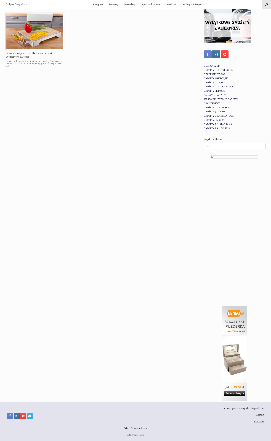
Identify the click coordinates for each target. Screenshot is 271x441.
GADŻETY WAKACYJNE (216, 78)
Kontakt (260, 414)
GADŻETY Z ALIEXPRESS (217, 128)
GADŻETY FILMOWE (214, 91)
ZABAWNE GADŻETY (215, 95)
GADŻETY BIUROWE (214, 120)
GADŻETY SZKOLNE (214, 111)
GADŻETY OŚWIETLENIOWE (219, 116)
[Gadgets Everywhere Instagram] (216, 54)
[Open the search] (266, 4)
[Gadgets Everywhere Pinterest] (224, 54)
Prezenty (113, 4)
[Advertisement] (235, 278)
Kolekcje (171, 4)
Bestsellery (130, 4)
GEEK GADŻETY (212, 66)
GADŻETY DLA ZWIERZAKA (218, 86)
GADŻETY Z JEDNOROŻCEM (219, 70)
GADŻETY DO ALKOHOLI (217, 107)
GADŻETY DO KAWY (215, 82)
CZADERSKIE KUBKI (214, 74)
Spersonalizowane (151, 4)
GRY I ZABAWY (212, 103)
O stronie (259, 421)
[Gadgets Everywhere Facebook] (208, 54)
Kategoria (98, 4)
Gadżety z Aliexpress (193, 4)
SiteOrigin (133, 435)
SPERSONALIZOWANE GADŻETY (221, 99)
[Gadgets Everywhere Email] (30, 416)
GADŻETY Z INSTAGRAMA (218, 124)
